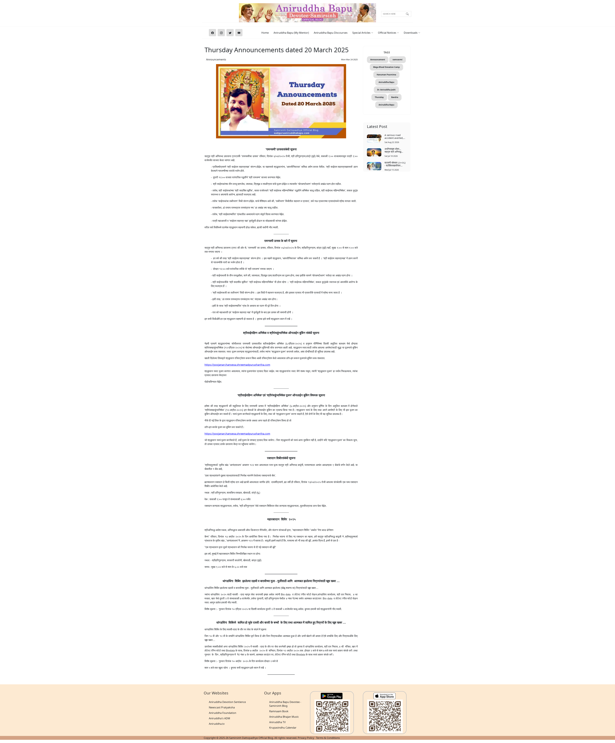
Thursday (379, 97)
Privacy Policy (306, 738)
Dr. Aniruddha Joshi (386, 89)
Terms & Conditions (328, 738)
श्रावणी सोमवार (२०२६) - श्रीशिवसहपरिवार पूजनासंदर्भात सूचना (395, 164)
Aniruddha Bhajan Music (284, 716)
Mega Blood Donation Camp (386, 67)
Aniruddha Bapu (386, 82)
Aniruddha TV (277, 722)
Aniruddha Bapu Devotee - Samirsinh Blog (285, 704)
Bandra (394, 97)
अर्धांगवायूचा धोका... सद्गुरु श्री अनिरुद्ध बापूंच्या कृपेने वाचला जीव (395, 150)
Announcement (377, 59)
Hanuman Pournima (386, 74)
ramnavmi (397, 59)
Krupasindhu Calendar (282, 727)
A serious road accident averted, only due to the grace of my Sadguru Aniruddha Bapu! (395, 136)
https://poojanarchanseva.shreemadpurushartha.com (237, 364)
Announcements (216, 59)
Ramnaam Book (278, 711)
